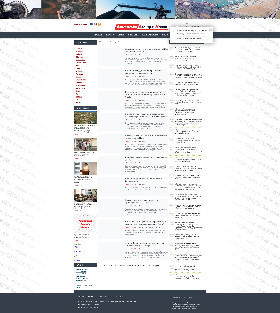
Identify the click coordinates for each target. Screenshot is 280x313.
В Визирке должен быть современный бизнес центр (143, 179)
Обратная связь (80, 24)
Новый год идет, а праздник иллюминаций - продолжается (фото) (146, 136)
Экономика (80, 51)
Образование (81, 63)
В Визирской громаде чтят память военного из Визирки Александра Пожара (185, 177)
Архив (78, 102)
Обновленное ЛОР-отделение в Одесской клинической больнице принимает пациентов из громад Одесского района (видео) (185, 186)
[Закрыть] (207, 30)
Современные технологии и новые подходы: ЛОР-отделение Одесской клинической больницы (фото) (185, 207)
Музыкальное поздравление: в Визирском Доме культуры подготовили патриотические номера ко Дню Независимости (186, 150)
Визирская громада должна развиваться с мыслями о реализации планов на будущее (146, 115)
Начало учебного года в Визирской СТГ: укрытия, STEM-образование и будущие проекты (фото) (185, 49)
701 (143, 265)
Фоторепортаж (82, 85)
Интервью (133, 35)
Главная (98, 35)
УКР (188, 24)
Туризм (78, 77)
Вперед (156, 265)
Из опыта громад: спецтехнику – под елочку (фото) (146, 158)
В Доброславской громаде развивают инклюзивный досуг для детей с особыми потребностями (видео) (186, 276)
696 (120, 265)
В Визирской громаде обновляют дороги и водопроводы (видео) (185, 83)
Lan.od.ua (189, 297)
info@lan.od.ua (92, 307)
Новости (109, 35)
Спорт (78, 68)
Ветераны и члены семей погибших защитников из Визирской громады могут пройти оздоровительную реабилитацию (186, 122)
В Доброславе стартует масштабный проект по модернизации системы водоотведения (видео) (186, 159)
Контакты (119, 296)
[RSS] (100, 24)
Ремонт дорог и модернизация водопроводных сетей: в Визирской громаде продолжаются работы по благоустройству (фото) (185, 92)
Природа (79, 74)
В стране (79, 97)
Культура (79, 71)
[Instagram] (95, 24)
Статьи (121, 35)
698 (129, 265)
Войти (184, 26)
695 (115, 265)
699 (134, 265)
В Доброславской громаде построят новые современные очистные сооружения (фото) (185, 131)
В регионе (80, 94)
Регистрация (194, 26)
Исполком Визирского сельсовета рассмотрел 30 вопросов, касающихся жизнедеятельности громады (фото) (186, 75)
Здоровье (79, 82)
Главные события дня (146, 227)
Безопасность (81, 80)
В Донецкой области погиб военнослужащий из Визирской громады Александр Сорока (184, 268)
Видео (165, 35)
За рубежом (80, 88)
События (79, 54)
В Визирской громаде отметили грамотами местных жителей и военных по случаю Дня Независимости (184, 111)
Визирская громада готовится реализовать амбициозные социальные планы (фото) (145, 222)
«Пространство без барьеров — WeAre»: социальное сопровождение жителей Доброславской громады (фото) (186, 246)
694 (110, 265)
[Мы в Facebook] (91, 24)
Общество (80, 57)
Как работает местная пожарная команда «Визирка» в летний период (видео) (186, 102)
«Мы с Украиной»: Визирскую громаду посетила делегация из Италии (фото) (183, 58)
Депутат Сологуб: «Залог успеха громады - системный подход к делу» (145, 244)
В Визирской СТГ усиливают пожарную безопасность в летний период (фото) (185, 140)
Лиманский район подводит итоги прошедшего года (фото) (141, 201)
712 (150, 265)
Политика (79, 48)
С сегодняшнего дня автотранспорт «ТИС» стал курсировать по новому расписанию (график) (145, 94)
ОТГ (77, 99)
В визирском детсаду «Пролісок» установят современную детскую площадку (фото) (185, 236)
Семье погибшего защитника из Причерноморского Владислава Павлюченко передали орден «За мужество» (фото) (185, 197)
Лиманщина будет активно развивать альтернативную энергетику (143, 71)
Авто (77, 65)
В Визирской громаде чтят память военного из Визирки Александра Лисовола (185, 215)
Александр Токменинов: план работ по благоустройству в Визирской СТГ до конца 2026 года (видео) (186, 67)
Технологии (80, 60)
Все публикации (150, 35)
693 (106, 265)
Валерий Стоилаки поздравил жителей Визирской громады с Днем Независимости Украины (186, 168)
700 (139, 265)
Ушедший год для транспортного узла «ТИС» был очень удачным (146, 50)
